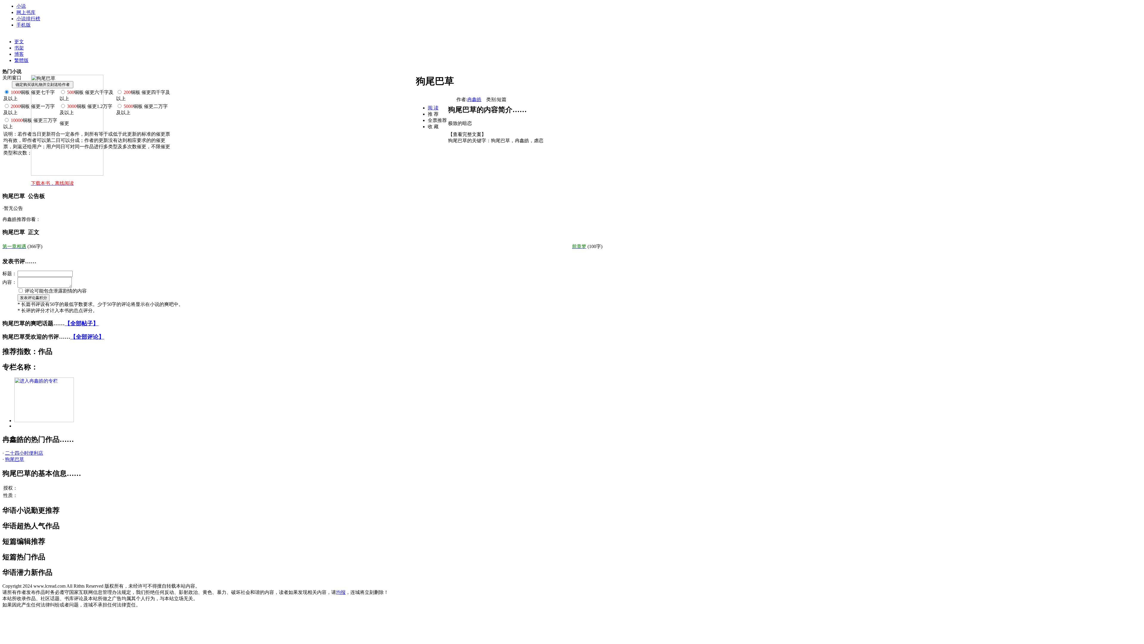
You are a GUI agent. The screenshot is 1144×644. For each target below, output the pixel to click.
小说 (21, 6)
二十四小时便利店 (24, 453)
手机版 (23, 24)
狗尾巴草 (14, 459)
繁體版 (21, 60)
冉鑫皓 (474, 99)
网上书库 (25, 12)
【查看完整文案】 (467, 134)
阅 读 (433, 107)
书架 (19, 47)
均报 (341, 592)
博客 (19, 54)
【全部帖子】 (82, 323)
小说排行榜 (28, 18)
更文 (19, 41)
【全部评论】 (87, 337)
